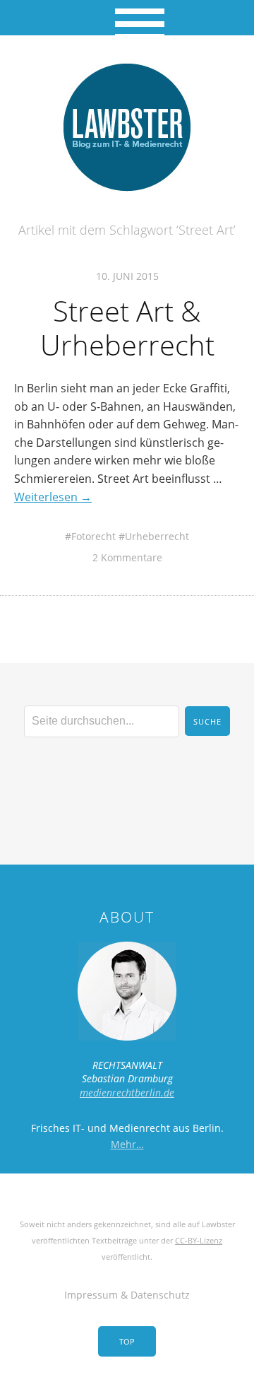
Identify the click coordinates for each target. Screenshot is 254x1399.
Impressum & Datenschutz (127, 1294)
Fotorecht (93, 536)
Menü (127, 17)
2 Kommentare (127, 557)
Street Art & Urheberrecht (127, 327)
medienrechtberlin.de (127, 1092)
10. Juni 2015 (127, 276)
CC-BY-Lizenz (198, 1240)
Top (127, 1341)
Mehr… (127, 1144)
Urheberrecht (157, 536)
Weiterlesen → (53, 497)
